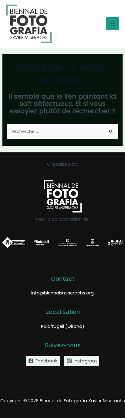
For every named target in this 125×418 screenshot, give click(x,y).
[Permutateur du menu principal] (112, 23)
